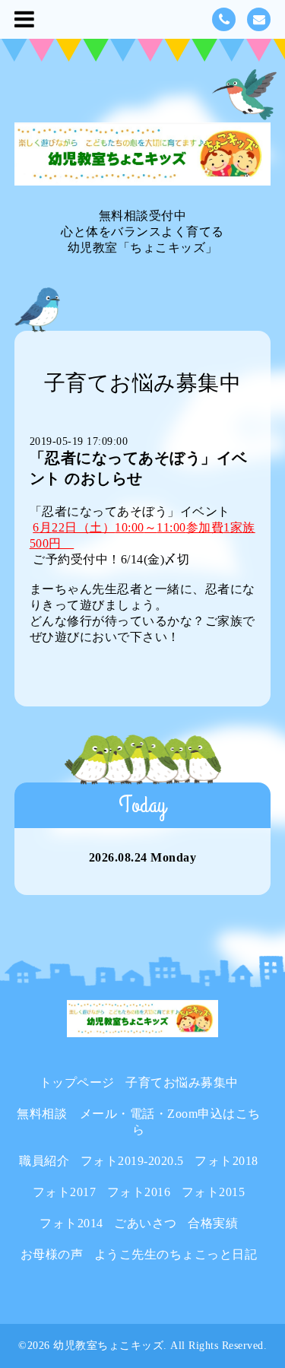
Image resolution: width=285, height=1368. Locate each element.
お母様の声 (52, 1254)
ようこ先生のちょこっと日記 (176, 1254)
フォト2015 (213, 1191)
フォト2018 (226, 1160)
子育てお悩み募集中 (182, 1082)
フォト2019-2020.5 (132, 1160)
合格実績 (213, 1223)
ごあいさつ (145, 1223)
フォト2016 (139, 1191)
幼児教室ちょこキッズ (108, 1345)
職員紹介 (44, 1160)
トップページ (77, 1082)
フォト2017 (65, 1191)
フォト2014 (71, 1223)
